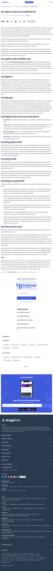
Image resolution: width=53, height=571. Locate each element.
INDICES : (4, 497)
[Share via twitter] (15, 21)
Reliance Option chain (40, 508)
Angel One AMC (5, 482)
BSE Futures (41, 504)
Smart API (37, 486)
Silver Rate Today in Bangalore (23, 519)
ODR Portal (25, 559)
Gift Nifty (17, 500)
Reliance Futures (33, 504)
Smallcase (9, 490)
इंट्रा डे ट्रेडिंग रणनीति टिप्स (23, 316)
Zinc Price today (26, 525)
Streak (14, 490)
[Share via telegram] (7, 21)
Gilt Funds (35, 536)
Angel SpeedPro (20, 486)
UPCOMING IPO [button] (5, 460)
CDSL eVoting (12, 559)
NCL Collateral (5, 559)
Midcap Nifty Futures (23, 504)
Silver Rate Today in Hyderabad (8, 519)
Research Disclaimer (6, 553)
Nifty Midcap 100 (35, 498)
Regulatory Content (16, 553)
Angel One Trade (13, 486)
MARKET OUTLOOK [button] (6, 456)
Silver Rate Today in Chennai (37, 519)
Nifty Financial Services (18, 498)
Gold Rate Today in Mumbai (8, 514)
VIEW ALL (26, 366)
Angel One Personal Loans (21, 557)
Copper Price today (6, 525)
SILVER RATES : (5, 518)
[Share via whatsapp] (11, 21)
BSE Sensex (43, 498)
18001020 (6, 469)
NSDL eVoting (19, 559)
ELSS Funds (4, 536)
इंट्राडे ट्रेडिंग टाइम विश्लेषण (23, 324)
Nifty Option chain (6, 508)
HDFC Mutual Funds (35, 531)
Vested (18, 490)
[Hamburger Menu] (51, 2)
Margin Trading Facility (29, 486)
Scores (37, 553)
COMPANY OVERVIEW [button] (6, 435)
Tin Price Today (5, 527)
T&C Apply (31, 555)
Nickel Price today (36, 525)
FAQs (27, 555)
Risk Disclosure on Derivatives (35, 559)
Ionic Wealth (12, 482)
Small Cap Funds (19, 536)
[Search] (49, 2)
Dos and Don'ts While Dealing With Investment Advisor (13, 555)
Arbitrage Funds (27, 536)
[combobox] (28, 15)
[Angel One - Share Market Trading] (5, 2)
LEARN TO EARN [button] (5, 449)
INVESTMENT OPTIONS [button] (7, 438)
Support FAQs (14, 469)
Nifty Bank (9, 498)
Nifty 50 (4, 498)
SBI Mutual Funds (17, 531)
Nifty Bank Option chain (17, 508)
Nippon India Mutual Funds (8, 532)
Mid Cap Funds (42, 536)
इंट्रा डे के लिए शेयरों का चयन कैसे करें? (25, 320)
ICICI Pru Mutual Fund (45, 531)
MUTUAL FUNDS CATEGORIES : (8, 535)
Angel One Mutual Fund (7, 531)
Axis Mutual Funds (26, 531)
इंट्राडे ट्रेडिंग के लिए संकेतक (23, 312)
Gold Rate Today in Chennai (32, 514)
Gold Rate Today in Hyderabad (8, 515)
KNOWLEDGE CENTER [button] (6, 445)
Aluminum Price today (17, 525)
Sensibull (4, 490)
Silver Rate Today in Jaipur (8, 521)
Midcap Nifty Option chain (29, 508)
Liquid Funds (11, 536)
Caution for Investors (6, 562)
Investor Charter (31, 557)
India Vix (12, 500)
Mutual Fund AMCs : (6, 529)
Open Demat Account (29, 2)
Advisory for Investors (40, 557)
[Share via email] (24, 21)
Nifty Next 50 (28, 498)
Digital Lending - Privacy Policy (8, 557)
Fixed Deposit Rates (45, 486)
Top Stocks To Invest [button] (7, 464)
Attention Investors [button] (7, 544)
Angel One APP (5, 486)
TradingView (23, 490)
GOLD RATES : (5, 512)
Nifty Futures (5, 504)
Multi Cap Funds (5, 538)
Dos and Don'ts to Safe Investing (28, 553)
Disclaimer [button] (4, 550)
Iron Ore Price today (45, 525)
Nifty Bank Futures (14, 504)
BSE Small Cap (5, 500)
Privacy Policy (38, 555)
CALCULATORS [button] (5, 442)
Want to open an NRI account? (26, 301)
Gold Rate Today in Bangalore (22, 515)
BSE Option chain (6, 509)
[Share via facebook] (19, 21)
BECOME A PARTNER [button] (6, 453)
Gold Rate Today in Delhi (20, 514)
